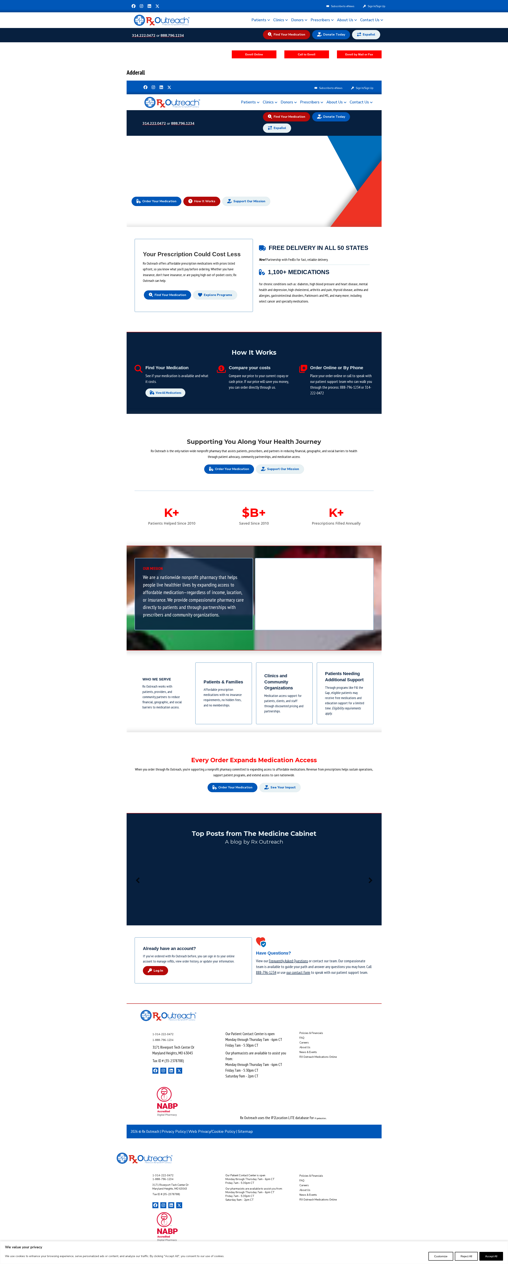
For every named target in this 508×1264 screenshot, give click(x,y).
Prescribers (320, 20)
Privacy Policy (174, 1131)
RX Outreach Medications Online (318, 1057)
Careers (304, 1042)
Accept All (491, 1256)
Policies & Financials (311, 1033)
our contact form (298, 972)
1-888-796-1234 (162, 1040)
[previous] (138, 880)
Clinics (278, 20)
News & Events (308, 1052)
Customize (440, 1256)
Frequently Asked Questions (288, 960)
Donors (297, 20)
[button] (134, 6)
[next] (370, 880)
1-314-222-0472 (162, 1034)
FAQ (301, 1038)
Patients (258, 20)
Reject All (466, 1256)
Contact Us (369, 20)
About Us (345, 20)
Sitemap (245, 1131)
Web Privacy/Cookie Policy (211, 1131)
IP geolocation (320, 1118)
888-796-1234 (350, 387)
